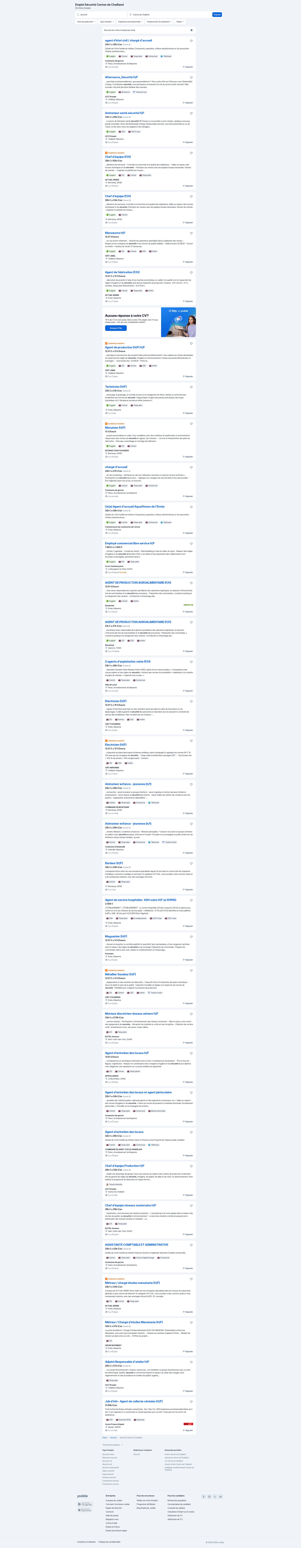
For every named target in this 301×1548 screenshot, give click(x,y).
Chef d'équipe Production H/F (124, 1166)
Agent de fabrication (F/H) (122, 272)
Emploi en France (113, 1527)
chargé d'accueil (116, 467)
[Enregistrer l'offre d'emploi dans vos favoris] (191, 40)
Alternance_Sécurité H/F (121, 77)
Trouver (217, 14)
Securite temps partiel (110, 1468)
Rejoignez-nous (112, 1519)
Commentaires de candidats (179, 1504)
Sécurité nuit (107, 1464)
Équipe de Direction (114, 1508)
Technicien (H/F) (116, 386)
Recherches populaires (111, 1445)
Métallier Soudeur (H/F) (120, 974)
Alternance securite (109, 1458)
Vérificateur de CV (175, 1519)
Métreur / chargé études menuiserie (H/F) (132, 1283)
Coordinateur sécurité (110, 1481)
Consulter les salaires (176, 1508)
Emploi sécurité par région (116, 1530)
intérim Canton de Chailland (175, 1454)
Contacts (110, 1512)
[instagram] (209, 1496)
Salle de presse (112, 1515)
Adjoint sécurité (108, 1471)
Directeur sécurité (109, 1477)
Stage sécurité (107, 1474)
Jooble (221, 1542)
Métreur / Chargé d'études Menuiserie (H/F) (134, 1322)
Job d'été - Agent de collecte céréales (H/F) (134, 1401)
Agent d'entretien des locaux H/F (127, 1053)
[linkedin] (220, 1496)
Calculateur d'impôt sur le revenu (181, 1512)
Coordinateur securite (110, 1484)
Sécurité (136, 1454)
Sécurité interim (108, 1454)
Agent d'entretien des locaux (124, 1132)
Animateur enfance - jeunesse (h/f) (128, 784)
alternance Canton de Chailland (177, 1458)
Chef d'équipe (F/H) (118, 157)
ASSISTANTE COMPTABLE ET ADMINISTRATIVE (136, 1244)
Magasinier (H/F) (116, 936)
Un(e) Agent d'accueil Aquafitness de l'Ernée (134, 506)
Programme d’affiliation (146, 1504)
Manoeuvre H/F (115, 233)
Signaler (189, 67)
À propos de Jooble (114, 1500)
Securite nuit (107, 1461)
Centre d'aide (111, 1523)
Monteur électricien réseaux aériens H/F (131, 1013)
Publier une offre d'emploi (147, 1500)
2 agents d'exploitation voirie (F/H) (127, 661)
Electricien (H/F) (116, 701)
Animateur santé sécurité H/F (124, 113)
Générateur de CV (175, 1515)
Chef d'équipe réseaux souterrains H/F (130, 1205)
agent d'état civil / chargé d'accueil (128, 40)
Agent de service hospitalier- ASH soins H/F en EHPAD (140, 900)
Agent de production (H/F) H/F (125, 347)
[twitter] (215, 1496)
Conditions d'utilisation (86, 1542)
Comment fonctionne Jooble (117, 1504)
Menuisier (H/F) (115, 427)
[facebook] (203, 1496)
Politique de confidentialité (109, 1542)
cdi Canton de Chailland (174, 1461)
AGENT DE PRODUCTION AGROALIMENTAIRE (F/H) (138, 582)
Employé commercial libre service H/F (130, 543)
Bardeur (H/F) (114, 863)
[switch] (192, 30)
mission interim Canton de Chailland (178, 1464)
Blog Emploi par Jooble (146, 1508)
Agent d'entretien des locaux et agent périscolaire (138, 1092)
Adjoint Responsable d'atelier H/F (127, 1361)
